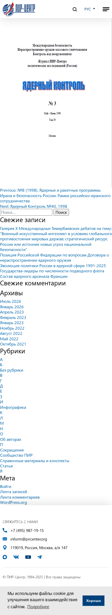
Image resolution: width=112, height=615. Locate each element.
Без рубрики (11, 370)
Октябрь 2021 (13, 344)
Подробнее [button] (38, 607)
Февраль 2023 (13, 317)
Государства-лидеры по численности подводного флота (52, 270)
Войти (5, 486)
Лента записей (13, 491)
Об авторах (10, 439)
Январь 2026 (12, 306)
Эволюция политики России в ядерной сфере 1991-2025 (53, 265)
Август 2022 (11, 333)
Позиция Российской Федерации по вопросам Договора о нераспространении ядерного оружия (54, 257)
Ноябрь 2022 (12, 328)
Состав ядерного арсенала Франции (33, 276)
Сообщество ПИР (16, 455)
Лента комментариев (20, 497)
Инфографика (13, 407)
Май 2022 (9, 338)
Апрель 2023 (12, 312)
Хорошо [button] (93, 601)
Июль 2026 (10, 301)
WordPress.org (13, 502)
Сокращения (12, 450)
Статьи (6, 465)
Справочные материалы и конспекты (34, 460)
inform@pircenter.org (28, 539)
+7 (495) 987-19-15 (27, 530)
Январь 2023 (12, 322)
